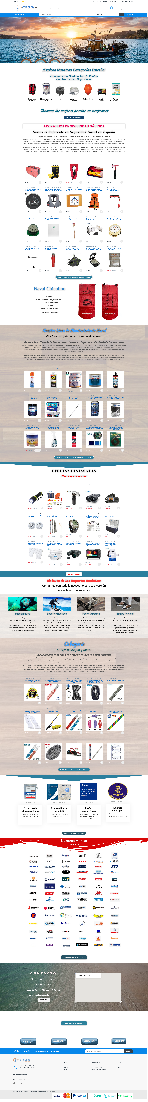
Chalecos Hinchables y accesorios (73, 157)
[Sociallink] (14, 1083)
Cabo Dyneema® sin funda (116, 678)
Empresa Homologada (117, 809)
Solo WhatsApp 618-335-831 (127, 1)
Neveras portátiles (109, 513)
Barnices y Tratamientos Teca (53, 366)
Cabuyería (60, 99)
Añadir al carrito (39, 182)
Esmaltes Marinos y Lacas (95, 395)
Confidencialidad (94, 1065)
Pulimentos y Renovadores (116, 366)
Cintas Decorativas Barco (94, 425)
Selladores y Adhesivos (53, 395)
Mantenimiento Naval (46, 100)
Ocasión (73, 8)
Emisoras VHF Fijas (109, 485)
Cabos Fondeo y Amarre (76, 679)
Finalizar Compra (113, 1)
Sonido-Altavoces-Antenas (34, 513)
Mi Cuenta (98, 1)
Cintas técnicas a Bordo (115, 425)
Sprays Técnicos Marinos (32, 366)
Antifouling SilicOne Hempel (115, 395)
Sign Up (128, 1051)
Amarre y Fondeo (74, 100)
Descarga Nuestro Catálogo (59, 809)
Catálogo (66, 1065)
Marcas (66, 8)
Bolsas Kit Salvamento (30, 157)
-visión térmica (88, 485)
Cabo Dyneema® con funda (53, 678)
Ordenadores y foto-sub (71, 513)
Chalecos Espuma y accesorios (93, 187)
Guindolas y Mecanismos (71, 246)
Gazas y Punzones (51, 513)
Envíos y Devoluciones (96, 1067)
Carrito (105, 1)
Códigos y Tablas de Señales (91, 513)
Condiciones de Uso (95, 1062)
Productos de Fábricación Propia (30, 809)
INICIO (92, 1)
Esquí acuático (27, 678)
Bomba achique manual (110, 541)
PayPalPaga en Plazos (88, 809)
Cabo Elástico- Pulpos (95, 708)
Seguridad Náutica (32, 100)
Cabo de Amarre (70, 678)
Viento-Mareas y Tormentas (72, 187)
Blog (89, 8)
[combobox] (67, 14)
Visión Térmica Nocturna (92, 485)
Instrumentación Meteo (112, 216)
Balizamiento (88, 99)
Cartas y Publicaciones (115, 100)
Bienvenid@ (17, 1)
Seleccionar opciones (58, 182)
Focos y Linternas (38, 485)
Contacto (82, 8)
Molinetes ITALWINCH (71, 485)
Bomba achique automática (53, 541)
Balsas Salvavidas (49, 246)
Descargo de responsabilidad (98, 1069)
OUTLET (79, 513)
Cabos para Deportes (36, 678)
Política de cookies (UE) (96, 1072)
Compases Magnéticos (30, 187)
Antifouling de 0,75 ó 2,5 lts (94, 366)
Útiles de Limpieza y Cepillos (74, 395)
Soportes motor (31, 541)
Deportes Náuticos (57, 613)
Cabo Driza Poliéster (115, 708)
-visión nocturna (70, 541)
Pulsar (94, 485)
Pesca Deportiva (91, 613)
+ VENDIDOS (27, 395)
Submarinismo (22, 613)
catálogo (49, 8)
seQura (66, 1072)
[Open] (36, 8)
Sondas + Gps (88, 541)
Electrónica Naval (101, 100)
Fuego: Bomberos (49, 157)
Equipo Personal (125, 613)
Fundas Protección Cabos (32, 708)
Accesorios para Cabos (115, 737)
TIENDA (42, 8)
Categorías (59, 8)
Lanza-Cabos (57, 708)
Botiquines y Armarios (50, 216)
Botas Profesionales (50, 158)
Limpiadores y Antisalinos (53, 425)
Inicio (65, 1062)
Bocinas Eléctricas (90, 216)
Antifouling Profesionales (73, 366)
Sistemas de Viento (29, 246)
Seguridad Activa (50, 708)
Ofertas (66, 1067)
